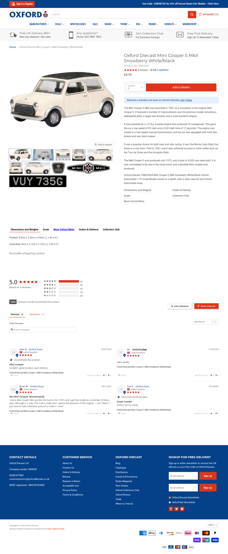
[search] (119, 14)
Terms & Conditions (73, 494)
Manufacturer (38, 24)
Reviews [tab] (15, 314)
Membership (190, 24)
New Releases (78, 24)
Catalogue (121, 467)
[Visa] (164, 547)
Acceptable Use (71, 485)
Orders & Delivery (181, 190)
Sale (95, 24)
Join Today (186, 100)
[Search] (192, 14)
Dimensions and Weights (137, 190)
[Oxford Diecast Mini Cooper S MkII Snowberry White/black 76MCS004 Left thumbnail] (100, 155)
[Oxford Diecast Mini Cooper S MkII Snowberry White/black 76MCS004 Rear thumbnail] (16, 168)
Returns (66, 476)
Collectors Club (180, 195)
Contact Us (68, 467)
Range (108, 24)
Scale (58, 24)
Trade (118, 499)
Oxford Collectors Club (127, 490)
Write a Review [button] (208, 306)
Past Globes (122, 485)
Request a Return (71, 481)
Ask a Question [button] (181, 306)
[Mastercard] (177, 547)
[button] (104, 375)
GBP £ (211, 525)
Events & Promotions (126, 476)
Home (12, 47)
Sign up (208, 475)
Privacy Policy (70, 490)
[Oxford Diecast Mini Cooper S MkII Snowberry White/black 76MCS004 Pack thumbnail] (43, 155)
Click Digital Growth (55, 529)
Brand (152, 24)
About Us (67, 463)
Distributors (122, 472)
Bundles (170, 24)
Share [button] (15, 375)
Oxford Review (123, 494)
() (211, 14)
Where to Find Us (124, 503)
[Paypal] (191, 547)
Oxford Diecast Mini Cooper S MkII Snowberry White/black (36, 372)
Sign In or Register (24, 3)
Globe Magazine (124, 481)
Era (138, 24)
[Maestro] (184, 547)
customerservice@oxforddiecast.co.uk (29, 479)
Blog (118, 463)
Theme (124, 24)
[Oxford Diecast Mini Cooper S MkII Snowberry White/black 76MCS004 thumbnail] (20, 155)
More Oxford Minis (134, 201)
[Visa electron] (171, 547)
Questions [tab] (35, 314)
